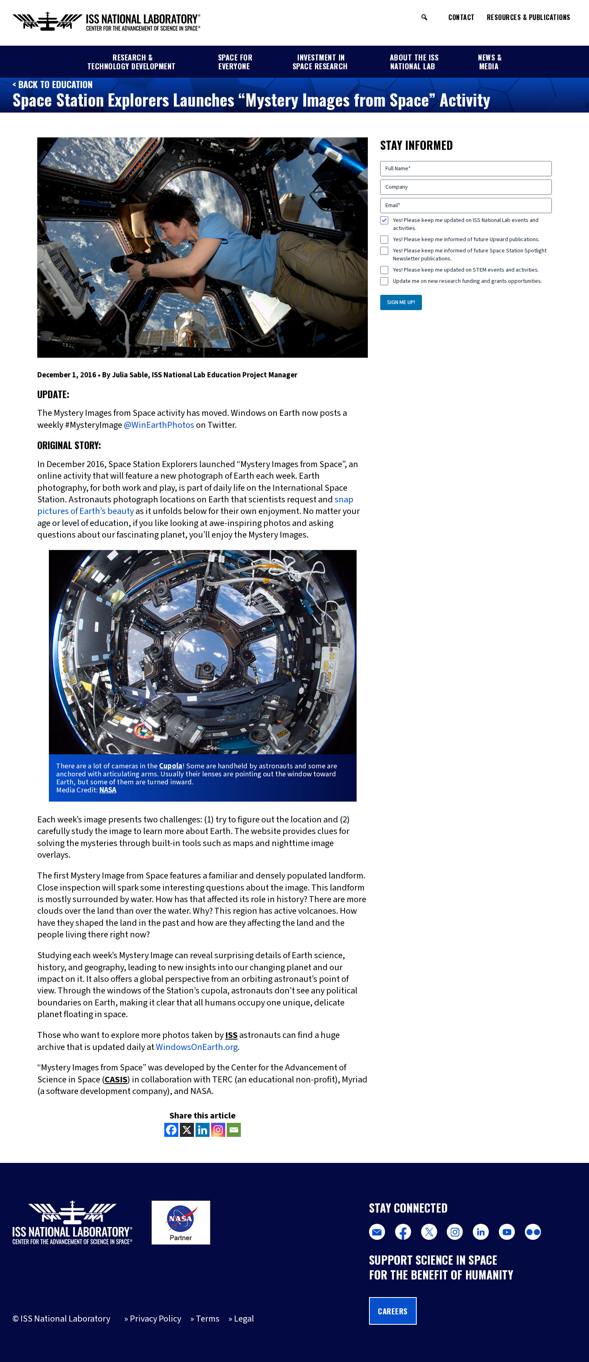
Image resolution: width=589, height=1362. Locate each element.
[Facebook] (171, 1130)
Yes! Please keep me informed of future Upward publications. (466, 240)
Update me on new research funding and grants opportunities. (467, 281)
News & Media (490, 61)
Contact (461, 17)
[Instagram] (218, 1130)
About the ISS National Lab (414, 61)
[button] (424, 17)
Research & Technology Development (131, 61)
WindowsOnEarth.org (197, 1047)
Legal (244, 1318)
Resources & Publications (529, 17)
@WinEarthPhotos (159, 425)
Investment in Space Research (320, 61)
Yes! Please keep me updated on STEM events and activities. (466, 270)
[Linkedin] (203, 1130)
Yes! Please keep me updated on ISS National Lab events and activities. (466, 224)
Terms (208, 1318)
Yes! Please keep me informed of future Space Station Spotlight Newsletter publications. (470, 255)
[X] (187, 1130)
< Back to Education (52, 84)
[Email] (234, 1130)
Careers (393, 1311)
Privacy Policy (155, 1318)
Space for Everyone (235, 61)
